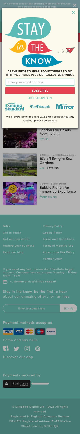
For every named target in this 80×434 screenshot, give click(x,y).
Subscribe (40, 90)
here (54, 120)
